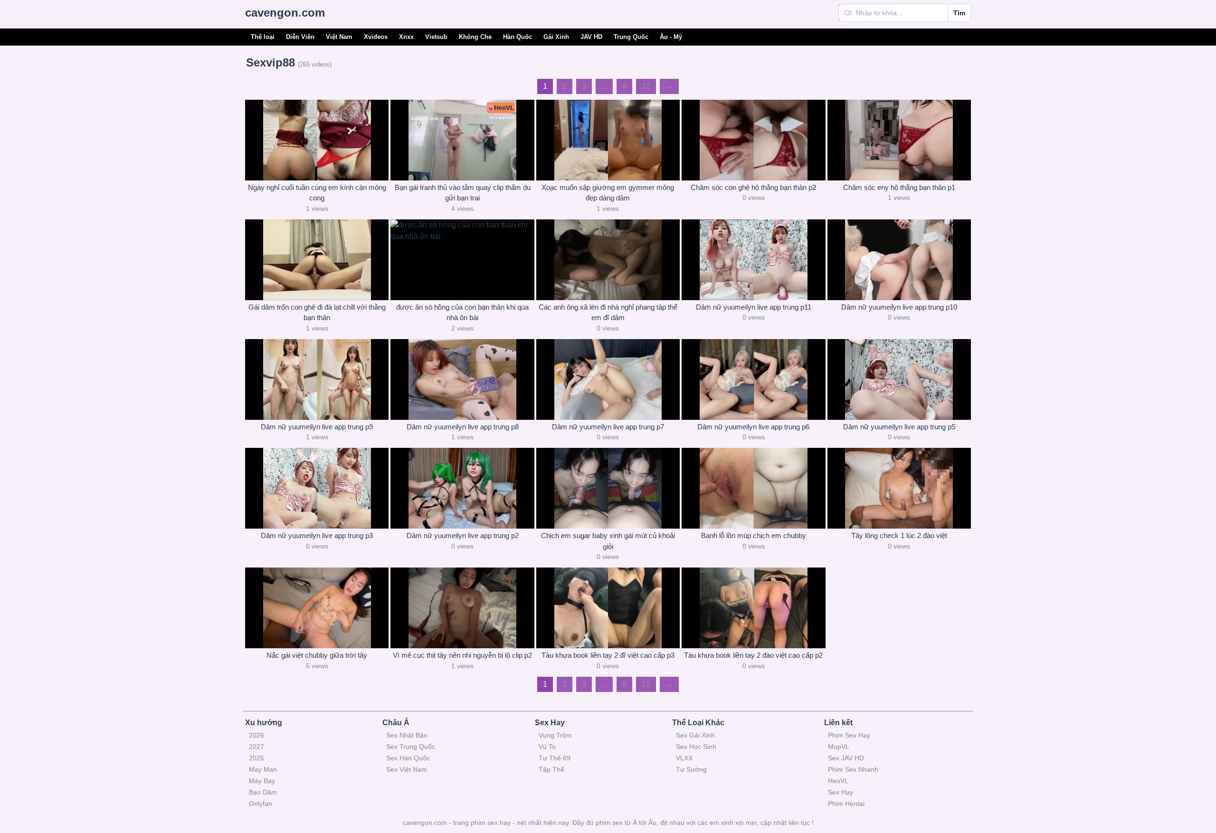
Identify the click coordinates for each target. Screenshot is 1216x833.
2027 (256, 746)
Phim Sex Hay (849, 735)
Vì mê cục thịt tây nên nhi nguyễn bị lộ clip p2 (462, 655)
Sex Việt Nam (406, 769)
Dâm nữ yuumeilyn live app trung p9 (317, 427)
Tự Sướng (691, 769)
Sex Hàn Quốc (408, 758)
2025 (256, 758)
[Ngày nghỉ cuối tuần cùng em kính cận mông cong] (317, 140)
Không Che (475, 36)
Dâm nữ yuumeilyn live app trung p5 (899, 427)
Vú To (547, 746)
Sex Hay (840, 792)
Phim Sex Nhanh (853, 769)
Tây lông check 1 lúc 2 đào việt (899, 535)
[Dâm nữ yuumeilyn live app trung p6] (753, 379)
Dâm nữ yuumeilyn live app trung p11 (753, 307)
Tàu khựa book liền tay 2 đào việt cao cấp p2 (753, 655)
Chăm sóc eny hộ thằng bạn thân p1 (899, 187)
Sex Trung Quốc (410, 746)
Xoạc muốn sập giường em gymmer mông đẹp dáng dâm (608, 192)
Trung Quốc (631, 36)
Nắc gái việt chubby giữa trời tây (316, 655)
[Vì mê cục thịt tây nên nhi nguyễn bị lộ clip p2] (462, 608)
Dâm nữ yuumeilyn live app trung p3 (317, 535)
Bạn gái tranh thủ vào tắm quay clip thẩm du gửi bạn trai (463, 192)
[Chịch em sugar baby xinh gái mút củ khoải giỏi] (608, 488)
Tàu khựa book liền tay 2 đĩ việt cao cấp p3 (608, 655)
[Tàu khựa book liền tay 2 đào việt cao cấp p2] (753, 608)
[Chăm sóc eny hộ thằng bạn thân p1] (899, 140)
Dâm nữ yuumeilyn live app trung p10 (899, 307)
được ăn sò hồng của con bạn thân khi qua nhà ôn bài (462, 312)
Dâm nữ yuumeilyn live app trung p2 (463, 535)
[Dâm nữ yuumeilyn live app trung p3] (317, 488)
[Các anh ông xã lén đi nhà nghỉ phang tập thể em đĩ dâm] (608, 259)
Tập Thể (551, 769)
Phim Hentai (846, 803)
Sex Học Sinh (696, 746)
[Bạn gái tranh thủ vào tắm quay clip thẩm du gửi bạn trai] (462, 140)
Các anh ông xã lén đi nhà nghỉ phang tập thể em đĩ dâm (608, 312)
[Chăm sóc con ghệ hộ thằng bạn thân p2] (753, 140)
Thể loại (263, 36)
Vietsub (436, 36)
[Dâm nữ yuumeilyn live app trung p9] (317, 379)
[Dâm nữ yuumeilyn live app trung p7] (608, 379)
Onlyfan (260, 803)
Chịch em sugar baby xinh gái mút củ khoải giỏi (608, 540)
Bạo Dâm (263, 792)
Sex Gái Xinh (695, 735)
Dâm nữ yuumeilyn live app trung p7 (608, 427)
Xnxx (406, 36)
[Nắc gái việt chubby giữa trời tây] (317, 608)
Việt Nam (339, 36)
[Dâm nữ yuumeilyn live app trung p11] (753, 259)
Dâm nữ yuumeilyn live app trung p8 (463, 427)
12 (646, 86)
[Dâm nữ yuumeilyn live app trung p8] (462, 379)
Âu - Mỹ (671, 36)
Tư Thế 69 (554, 758)
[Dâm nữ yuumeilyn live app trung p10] (899, 259)
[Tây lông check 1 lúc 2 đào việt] (899, 488)
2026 (256, 735)
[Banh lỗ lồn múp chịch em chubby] (753, 488)
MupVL (838, 746)
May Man (263, 769)
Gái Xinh (556, 36)
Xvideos (376, 36)
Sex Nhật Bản (407, 735)
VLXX (684, 758)
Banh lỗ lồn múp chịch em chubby (753, 535)
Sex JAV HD (846, 758)
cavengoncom (285, 12)
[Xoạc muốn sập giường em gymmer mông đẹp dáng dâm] (608, 140)
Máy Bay (262, 781)
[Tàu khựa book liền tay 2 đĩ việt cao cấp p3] (608, 608)
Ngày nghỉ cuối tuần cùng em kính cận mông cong (317, 192)
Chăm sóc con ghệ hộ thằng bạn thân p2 (753, 187)
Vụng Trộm (555, 735)
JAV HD (591, 36)
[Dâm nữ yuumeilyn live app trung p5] (899, 379)
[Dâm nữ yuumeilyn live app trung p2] (462, 488)
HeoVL (838, 781)
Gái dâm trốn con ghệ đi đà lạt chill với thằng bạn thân (317, 312)
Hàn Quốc (517, 36)
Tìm (959, 13)
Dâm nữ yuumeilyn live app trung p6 (753, 427)
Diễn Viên (300, 36)
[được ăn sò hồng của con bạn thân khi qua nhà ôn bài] (462, 259)
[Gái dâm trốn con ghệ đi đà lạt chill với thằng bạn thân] (317, 259)
